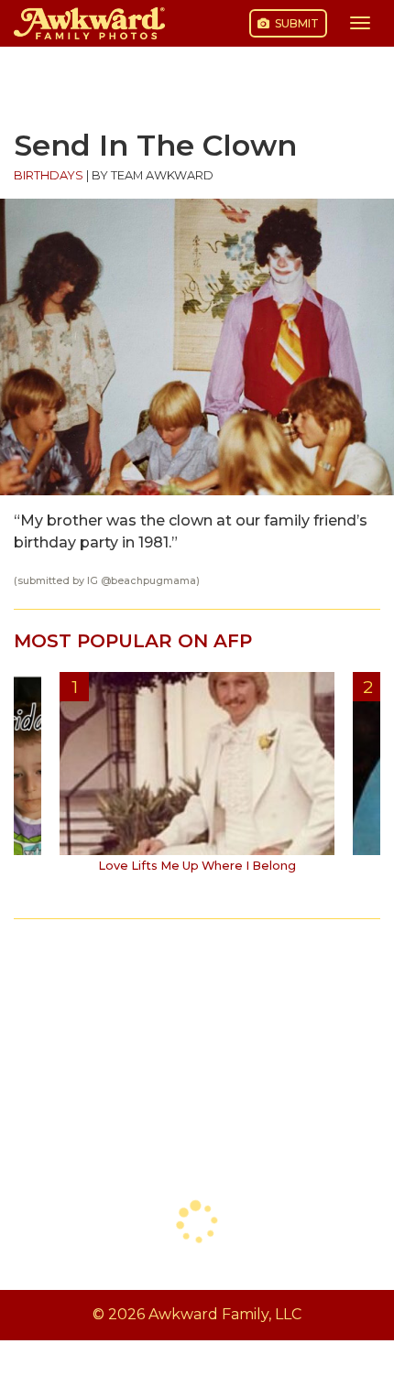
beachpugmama (153, 581)
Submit (295, 23)
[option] (197, 779)
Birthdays (48, 175)
